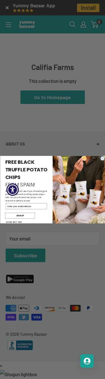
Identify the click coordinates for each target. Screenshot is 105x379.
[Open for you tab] (87, 361)
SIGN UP (20, 215)
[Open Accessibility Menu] (12, 189)
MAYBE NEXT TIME (14, 222)
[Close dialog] (102, 158)
